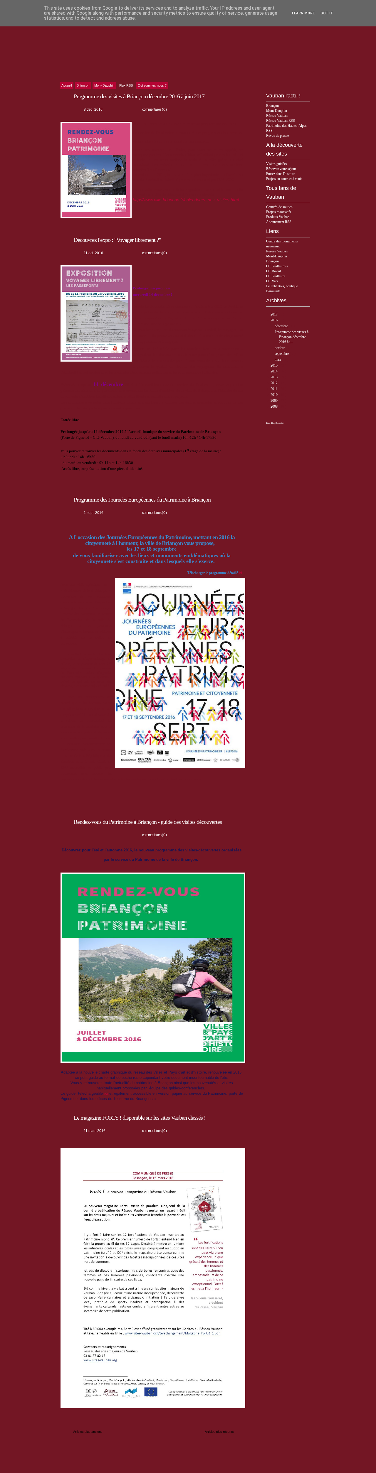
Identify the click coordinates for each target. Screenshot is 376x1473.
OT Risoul (273, 271)
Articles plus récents (219, 1431)
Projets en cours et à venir (284, 179)
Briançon (272, 106)
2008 (274, 406)
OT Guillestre (275, 276)
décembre (282, 326)
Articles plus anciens (88, 1431)
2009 (274, 401)
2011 (274, 389)
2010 (274, 395)
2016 (274, 320)
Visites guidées (276, 164)
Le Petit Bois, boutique (282, 286)
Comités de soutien (279, 207)
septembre (282, 354)
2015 (274, 365)
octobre (280, 348)
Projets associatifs (278, 212)
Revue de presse (277, 136)
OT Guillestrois (277, 266)
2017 (274, 314)
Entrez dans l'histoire (280, 174)
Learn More (303, 13)
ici (241, 573)
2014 (274, 371)
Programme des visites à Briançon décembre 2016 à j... (291, 337)
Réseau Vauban (277, 116)
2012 (274, 383)
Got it (326, 13)
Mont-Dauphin (276, 111)
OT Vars (272, 281)
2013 (274, 377)
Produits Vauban (277, 217)
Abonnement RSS (278, 222)
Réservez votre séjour (281, 169)
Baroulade (273, 291)
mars (278, 359)
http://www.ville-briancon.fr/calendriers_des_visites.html (186, 200)
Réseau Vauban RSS (280, 121)
